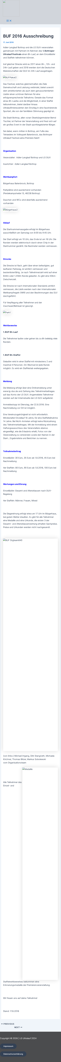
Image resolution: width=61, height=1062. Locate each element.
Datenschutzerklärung (13, 1054)
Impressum (8, 1046)
